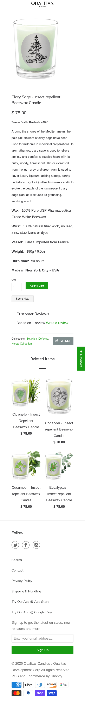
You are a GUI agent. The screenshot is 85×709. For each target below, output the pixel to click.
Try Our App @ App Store (30, 601)
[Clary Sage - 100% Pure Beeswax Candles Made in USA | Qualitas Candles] (36, 49)
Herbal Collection (22, 343)
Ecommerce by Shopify (44, 676)
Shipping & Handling (26, 591)
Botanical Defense (37, 338)
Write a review (57, 323)
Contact (18, 570)
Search (17, 560)
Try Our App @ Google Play (32, 612)
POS (15, 676)
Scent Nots (22, 298)
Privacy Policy (22, 581)
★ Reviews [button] (81, 358)
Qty (14, 279)
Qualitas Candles (37, 664)
